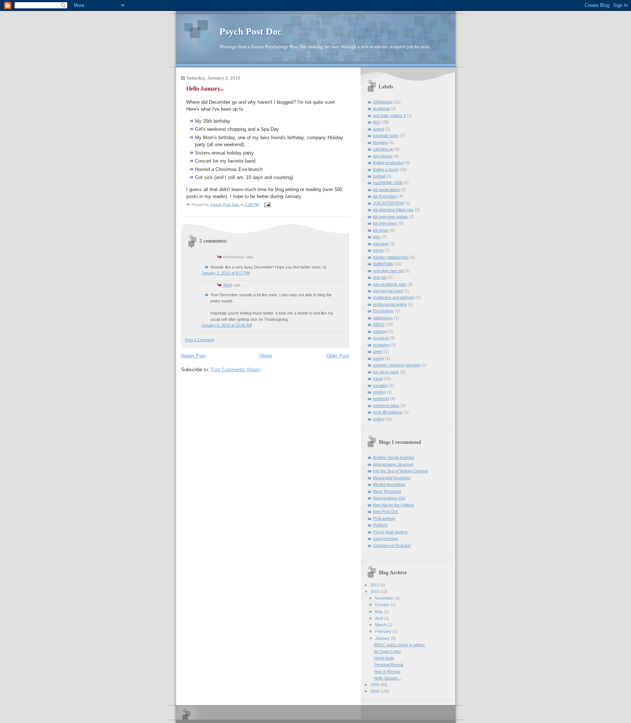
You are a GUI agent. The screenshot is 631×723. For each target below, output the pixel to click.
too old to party (386, 372)
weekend (381, 398)
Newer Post (193, 355)
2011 (375, 585)
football (379, 176)
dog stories (383, 156)
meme (378, 250)
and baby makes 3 (389, 115)
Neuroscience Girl (389, 498)
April (379, 618)
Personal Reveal (388, 664)
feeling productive (388, 162)
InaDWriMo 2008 (387, 182)
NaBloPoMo (383, 264)
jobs (376, 237)
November (385, 598)
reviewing (381, 345)
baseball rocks (386, 135)
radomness (383, 318)
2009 (375, 684)
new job (379, 277)
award (378, 129)
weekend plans (386, 405)
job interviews (385, 223)
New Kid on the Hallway (393, 505)
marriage (381, 243)
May (379, 611)
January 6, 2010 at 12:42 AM (226, 325)
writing (378, 419)
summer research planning (396, 365)
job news (381, 230)
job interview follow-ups (393, 210)
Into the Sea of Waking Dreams (400, 471)
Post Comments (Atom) (236, 369)
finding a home (385, 169)
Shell (227, 285)
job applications (386, 189)
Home (266, 355)
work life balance (387, 412)
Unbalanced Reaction (392, 545)
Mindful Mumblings (389, 484)
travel (378, 378)
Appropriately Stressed (393, 464)
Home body (384, 658)
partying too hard (388, 291)
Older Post (337, 355)
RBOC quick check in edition (399, 645)
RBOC (379, 324)
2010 (375, 591)
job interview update (390, 216)
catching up (383, 149)
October (383, 604)
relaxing (380, 331)
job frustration (385, 196)
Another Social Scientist (393, 457)
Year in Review (387, 671)
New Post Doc (385, 511)
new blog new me (388, 271)
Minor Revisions (387, 491)
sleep (377, 351)
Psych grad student (390, 532)
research (381, 338)
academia (381, 108)
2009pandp (383, 102)
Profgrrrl (380, 525)
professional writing (390, 304)
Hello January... (387, 678)
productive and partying (393, 297)
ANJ (376, 122)
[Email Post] (267, 204)
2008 (375, 691)
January (383, 638)
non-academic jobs (389, 284)
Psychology (383, 311)
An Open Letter (387, 651)
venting (379, 392)
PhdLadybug (384, 518)
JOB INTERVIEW (388, 203)
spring (378, 358)
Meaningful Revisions (391, 478)
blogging (380, 142)
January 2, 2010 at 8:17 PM (225, 273)
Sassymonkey (385, 538)
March (381, 625)
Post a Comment (199, 340)
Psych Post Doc (250, 31)
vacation (380, 385)
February (384, 631)
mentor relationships (391, 257)
